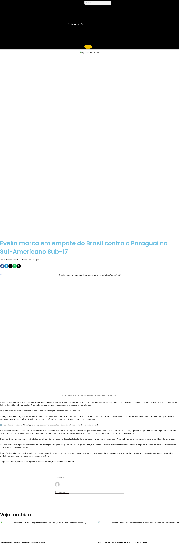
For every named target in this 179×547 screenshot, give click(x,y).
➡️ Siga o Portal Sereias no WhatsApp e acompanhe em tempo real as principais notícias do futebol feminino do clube (49, 425)
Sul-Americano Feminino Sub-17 (50, 402)
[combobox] (97, 3)
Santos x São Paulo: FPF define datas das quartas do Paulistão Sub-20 (122, 542)
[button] (2, 266)
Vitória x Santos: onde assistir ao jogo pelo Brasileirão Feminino (23, 542)
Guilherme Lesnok (11, 260)
